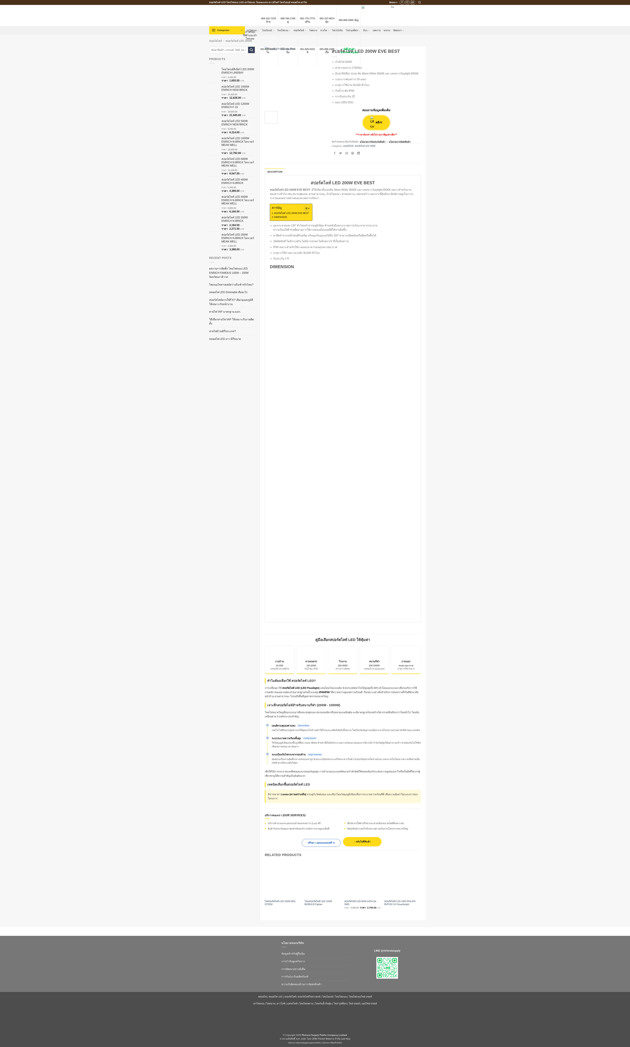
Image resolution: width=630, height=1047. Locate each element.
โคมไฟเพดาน (306, 1003)
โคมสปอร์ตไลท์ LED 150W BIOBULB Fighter (318, 903)
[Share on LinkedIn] (358, 153)
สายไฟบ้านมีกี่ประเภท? (222, 331)
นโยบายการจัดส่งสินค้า (399, 141)
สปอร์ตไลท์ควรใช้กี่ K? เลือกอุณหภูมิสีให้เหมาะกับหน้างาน (231, 302)
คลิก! (379, 122)
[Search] (419, 2)
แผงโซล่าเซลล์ (369, 1003)
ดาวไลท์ (281, 1003)
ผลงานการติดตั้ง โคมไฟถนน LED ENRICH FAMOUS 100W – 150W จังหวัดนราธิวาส (229, 272)
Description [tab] (275, 172)
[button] (227, 30)
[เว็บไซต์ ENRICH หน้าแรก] (242, 949)
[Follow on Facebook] (402, 2)
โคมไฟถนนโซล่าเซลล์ (360, 996)
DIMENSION (280, 217)
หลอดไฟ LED (276, 996)
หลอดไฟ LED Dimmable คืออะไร (228, 292)
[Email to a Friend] (346, 153)
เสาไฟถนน (258, 1003)
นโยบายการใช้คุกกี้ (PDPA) (332, 1043)
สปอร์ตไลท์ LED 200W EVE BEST (291, 213)
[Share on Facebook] (334, 153)
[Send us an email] (412, 2)
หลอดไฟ (262, 996)
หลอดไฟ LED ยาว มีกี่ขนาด (225, 339)
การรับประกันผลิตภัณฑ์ (294, 976)
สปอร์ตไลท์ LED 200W (239, 41)
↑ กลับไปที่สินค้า (362, 841)
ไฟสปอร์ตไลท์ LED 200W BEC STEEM (280, 903)
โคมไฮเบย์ (327, 996)
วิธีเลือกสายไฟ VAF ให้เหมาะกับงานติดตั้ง (231, 321)
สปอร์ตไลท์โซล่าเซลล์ (309, 996)
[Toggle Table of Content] (305, 208)
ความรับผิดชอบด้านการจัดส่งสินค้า (301, 984)
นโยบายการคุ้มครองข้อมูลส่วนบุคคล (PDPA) (304, 1043)
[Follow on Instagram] (407, 2)
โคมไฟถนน (341, 996)
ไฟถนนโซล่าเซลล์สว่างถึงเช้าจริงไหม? (231, 284)
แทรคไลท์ (292, 1003)
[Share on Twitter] (340, 153)
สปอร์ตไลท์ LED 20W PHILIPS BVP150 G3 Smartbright (399, 903)
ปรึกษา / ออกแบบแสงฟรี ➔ (321, 842)
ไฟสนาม (270, 1003)
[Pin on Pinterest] (352, 153)
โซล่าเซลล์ (354, 1003)
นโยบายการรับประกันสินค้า (372, 141)
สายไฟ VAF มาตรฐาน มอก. (225, 311)
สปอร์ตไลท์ (215, 41)
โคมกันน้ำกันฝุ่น (323, 1003)
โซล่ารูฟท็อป (340, 1003)
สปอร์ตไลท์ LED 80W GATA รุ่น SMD (360, 903)
